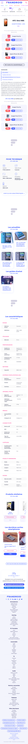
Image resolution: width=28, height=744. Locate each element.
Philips (14, 661)
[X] (6, 599)
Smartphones (15, 15)
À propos (14, 734)
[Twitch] (17, 599)
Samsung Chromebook (14, 638)
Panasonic (14, 660)
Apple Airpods (14, 672)
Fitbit (14, 689)
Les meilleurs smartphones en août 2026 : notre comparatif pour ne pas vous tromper (7, 288)
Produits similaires (7, 79)
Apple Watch (14, 688)
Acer (14, 630)
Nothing (14, 677)
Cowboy (14, 710)
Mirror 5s (10, 513)
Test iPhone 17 (20, 722)
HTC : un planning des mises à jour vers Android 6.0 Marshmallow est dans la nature (20, 244)
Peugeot (14, 649)
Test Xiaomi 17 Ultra (10, 725)
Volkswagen (14, 653)
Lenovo (14, 634)
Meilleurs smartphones (9, 720)
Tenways (14, 716)
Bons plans (17, 5)
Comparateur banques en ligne (9, 728)
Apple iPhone (14, 603)
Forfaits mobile (21, 720)
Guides (11, 5)
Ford (14, 647)
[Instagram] (8, 599)
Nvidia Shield (14, 623)
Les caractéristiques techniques (11, 77)
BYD (14, 644)
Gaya (14, 712)
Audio (14, 671)
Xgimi (14, 666)
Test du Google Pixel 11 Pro (10, 547)
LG (14, 659)
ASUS (14, 617)
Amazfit (14, 687)
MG (14, 648)
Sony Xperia (14, 611)
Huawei (14, 606)
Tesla (14, 652)
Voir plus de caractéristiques (13, 193)
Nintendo (14, 621)
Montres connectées (14, 685)
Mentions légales (14, 733)
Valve (14, 625)
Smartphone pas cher (9, 722)
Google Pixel (14, 604)
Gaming (14, 615)
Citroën (14, 646)
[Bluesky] (21, 599)
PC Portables (14, 628)
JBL (14, 676)
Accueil (4, 15)
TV (14, 656)
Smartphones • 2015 (18, 24)
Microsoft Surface (14, 637)
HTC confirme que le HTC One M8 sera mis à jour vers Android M (7, 264)
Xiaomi (14, 612)
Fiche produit (10, 517)
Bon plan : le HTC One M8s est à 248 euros (7, 247)
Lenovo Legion (14, 619)
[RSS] (13, 599)
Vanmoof (14, 717)
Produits (9, 15)
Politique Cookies (14, 737)
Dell (14, 632)
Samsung (14, 663)
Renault (14, 651)
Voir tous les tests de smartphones (16, 563)
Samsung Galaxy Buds (14, 678)
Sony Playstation (14, 624)
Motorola (14, 607)
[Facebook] (11, 599)
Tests (6, 5)
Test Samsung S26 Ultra (14, 731)
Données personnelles (14, 738)
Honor (14, 635)
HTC (21, 15)
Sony (14, 664)
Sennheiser (14, 680)
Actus (2, 5)
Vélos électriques (14, 708)
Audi (14, 643)
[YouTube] (15, 599)
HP (14, 636)
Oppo (14, 608)
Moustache (14, 714)
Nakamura (14, 715)
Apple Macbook (14, 631)
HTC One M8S (9, 98)
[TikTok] (19, 599)
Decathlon (14, 711)
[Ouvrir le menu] (2, 2)
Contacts (14, 736)
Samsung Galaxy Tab (14, 704)
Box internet (23, 728)
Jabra (14, 675)
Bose (14, 674)
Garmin (14, 691)
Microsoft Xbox (14, 620)
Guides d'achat (6, 74)
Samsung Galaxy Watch (14, 693)
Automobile (14, 641)
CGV (14, 739)
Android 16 (20, 725)
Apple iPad (14, 699)
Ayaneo (14, 618)
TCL (14, 665)
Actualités (5, 72)
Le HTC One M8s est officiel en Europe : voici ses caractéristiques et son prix (20, 264)
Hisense (14, 658)
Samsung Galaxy (14, 609)
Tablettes (14, 697)
